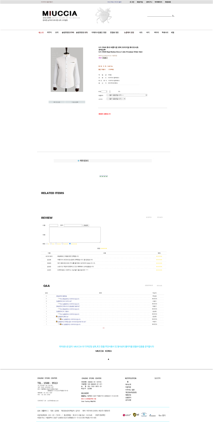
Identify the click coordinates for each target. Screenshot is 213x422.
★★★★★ (74, 244)
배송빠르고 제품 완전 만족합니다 (68, 256)
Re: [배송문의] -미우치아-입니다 (69, 299)
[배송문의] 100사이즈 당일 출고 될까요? (68, 306)
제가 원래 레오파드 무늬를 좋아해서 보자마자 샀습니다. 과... (76, 263)
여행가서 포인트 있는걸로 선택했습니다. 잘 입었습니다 (75, 259)
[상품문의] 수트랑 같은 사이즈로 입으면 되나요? (72, 321)
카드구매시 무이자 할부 (114, 2)
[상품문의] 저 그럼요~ (62, 311)
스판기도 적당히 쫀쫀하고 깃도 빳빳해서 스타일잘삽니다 (75, 266)
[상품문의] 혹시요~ (63, 316)
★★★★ (65, 244)
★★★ (59, 244)
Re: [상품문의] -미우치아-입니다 (69, 304)
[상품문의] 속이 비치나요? (64, 301)
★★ (53, 244)
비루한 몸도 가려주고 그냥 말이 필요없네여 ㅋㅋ (72, 270)
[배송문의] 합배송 (61, 296)
